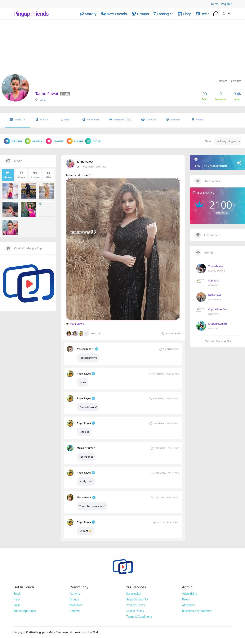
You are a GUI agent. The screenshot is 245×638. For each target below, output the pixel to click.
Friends (122, 119)
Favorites (58, 141)
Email (16, 593)
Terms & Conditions (139, 616)
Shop (187, 14)
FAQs (16, 605)
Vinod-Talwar (216, 266)
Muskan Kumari (86, 448)
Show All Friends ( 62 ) (218, 341)
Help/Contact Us (137, 599)
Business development (197, 611)
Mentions (37, 141)
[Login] (229, 14)
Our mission (133, 593)
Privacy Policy (135, 605)
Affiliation (188, 605)
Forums (75, 611)
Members (76, 605)
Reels (214, 4)
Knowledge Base (24, 611)
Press (186, 599)
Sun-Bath (213, 280)
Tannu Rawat (85, 161)
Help (16, 599)
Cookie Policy (135, 611)
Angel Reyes (84, 373)
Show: (208, 141)
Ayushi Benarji (85, 349)
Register (226, 4)
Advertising (189, 593)
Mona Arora (84, 497)
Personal (16, 141)
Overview (93, 119)
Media (44, 119)
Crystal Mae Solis (218, 309)
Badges (175, 119)
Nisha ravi (214, 295)
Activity (90, 14)
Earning (163, 14)
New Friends (117, 14)
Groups (143, 14)
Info (67, 119)
